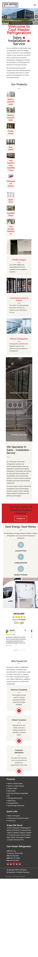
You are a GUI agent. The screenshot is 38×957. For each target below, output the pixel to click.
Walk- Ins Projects (14, 816)
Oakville (15, 832)
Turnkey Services (19, 434)
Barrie (10, 832)
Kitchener (16, 830)
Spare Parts (10, 200)
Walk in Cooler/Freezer (10, 101)
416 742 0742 (14, 856)
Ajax (18, 835)
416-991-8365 (15, 858)
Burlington (20, 837)
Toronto (9, 828)
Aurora (23, 835)
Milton (13, 837)
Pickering (12, 835)
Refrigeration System (11, 183)
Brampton (16, 828)
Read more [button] (8, 645)
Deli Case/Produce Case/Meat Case (11, 165)
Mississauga (25, 828)
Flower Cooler (11, 132)
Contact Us (11, 821)
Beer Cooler (10, 148)
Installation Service (19, 393)
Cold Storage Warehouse (10, 230)
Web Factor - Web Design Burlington (15, 876)
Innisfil (10, 840)
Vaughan (22, 832)
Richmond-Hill (18, 840)
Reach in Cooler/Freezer (10, 117)
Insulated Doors (10, 214)
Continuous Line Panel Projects (18, 818)
